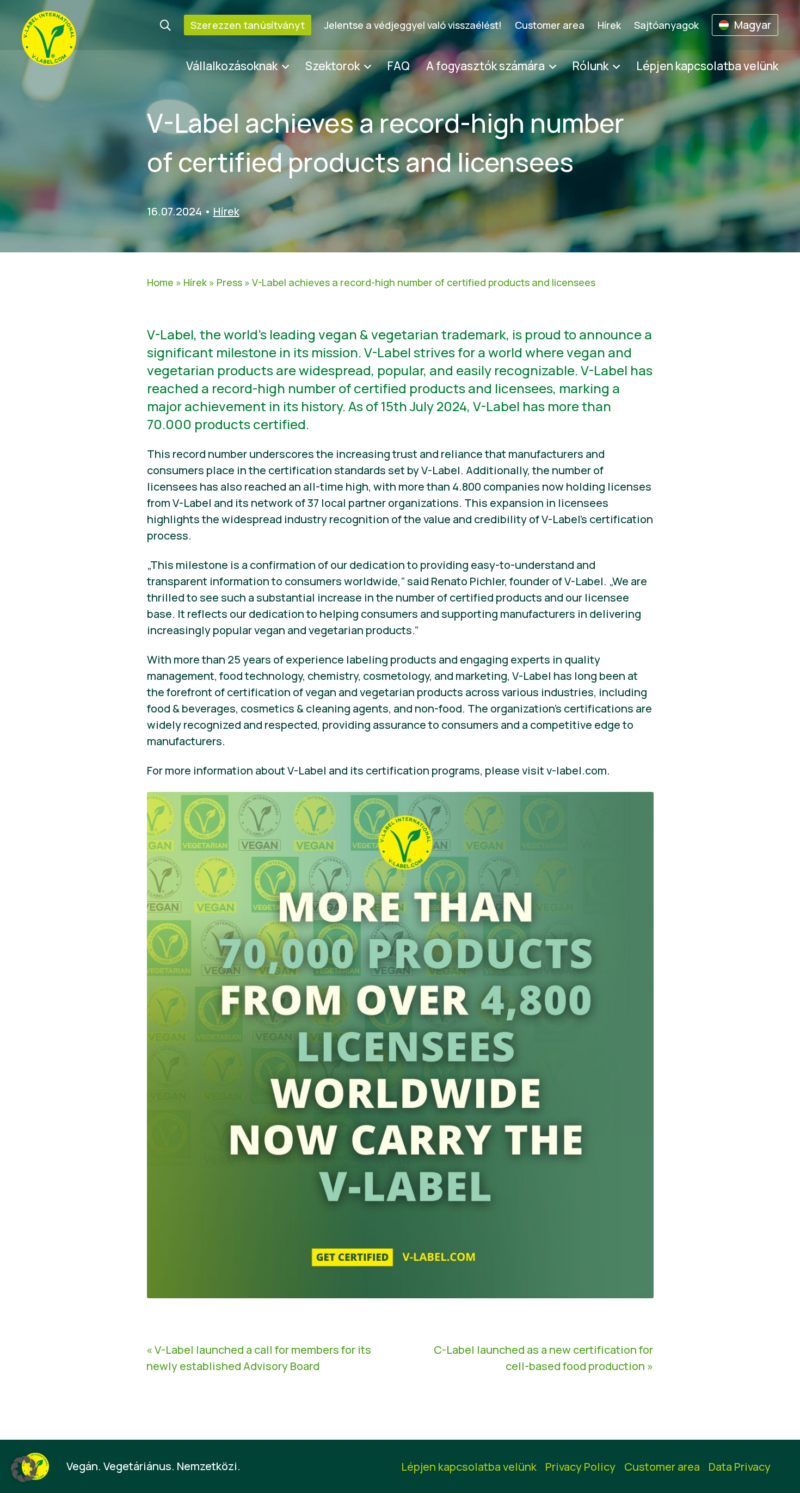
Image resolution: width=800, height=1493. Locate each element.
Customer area (549, 25)
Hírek (609, 25)
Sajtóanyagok (666, 25)
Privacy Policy (580, 1466)
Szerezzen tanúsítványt (247, 25)
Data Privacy (740, 1466)
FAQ (398, 65)
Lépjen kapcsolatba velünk (707, 65)
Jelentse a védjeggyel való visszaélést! (413, 25)
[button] (24, 1469)
